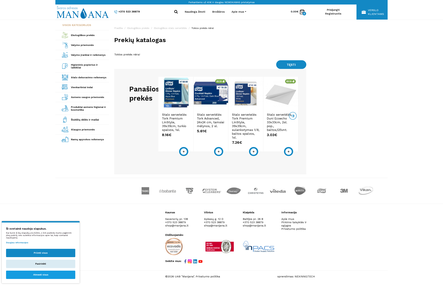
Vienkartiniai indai (82, 87)
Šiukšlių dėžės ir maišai (85, 119)
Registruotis (333, 13)
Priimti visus (41, 253)
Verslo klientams (376, 12)
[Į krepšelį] (183, 151)
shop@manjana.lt (176, 225)
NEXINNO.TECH (305, 276)
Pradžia (118, 28)
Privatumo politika (293, 228)
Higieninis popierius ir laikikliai (84, 66)
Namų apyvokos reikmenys (87, 139)
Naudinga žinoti (195, 11)
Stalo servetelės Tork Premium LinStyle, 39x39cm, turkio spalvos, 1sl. (174, 122)
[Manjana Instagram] (190, 261)
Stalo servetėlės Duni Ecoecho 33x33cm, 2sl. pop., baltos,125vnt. (279, 122)
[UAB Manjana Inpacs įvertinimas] (258, 246)
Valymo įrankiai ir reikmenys (88, 55)
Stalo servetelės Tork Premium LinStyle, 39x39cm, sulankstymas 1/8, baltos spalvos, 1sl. (245, 126)
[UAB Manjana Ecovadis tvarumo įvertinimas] (174, 246)
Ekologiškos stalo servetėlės (170, 28)
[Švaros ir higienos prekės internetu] (82, 12)
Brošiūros (218, 11)
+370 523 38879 (129, 11)
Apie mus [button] (238, 11)
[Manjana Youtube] (200, 261)
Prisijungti (333, 9)
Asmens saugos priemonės (87, 97)
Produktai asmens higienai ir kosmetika (88, 108)
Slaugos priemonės (83, 129)
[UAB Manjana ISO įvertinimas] (220, 246)
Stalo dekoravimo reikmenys (88, 77)
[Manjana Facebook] (185, 261)
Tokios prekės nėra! (202, 28)
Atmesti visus (40, 274)
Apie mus (287, 219)
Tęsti (291, 64)
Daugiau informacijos (17, 242)
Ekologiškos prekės (83, 35)
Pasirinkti (40, 263)
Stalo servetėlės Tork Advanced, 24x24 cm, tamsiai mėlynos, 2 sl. (210, 120)
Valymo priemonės (82, 45)
